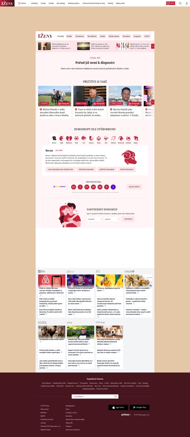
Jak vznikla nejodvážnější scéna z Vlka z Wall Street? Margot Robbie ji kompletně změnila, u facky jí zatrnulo (51, 364)
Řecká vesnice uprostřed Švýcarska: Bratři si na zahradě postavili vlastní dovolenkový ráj (108, 363)
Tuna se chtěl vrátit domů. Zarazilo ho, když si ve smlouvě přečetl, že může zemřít (89, 114)
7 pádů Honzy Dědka (48, 386)
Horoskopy (61, 3)
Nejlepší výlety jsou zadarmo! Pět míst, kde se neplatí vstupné (108, 351)
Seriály (51, 3)
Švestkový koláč (102, 389)
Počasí (107, 383)
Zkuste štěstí (134, 187)
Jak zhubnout (46, 383)
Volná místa (45, 409)
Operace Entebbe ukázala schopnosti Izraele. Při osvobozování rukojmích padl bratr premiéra (109, 302)
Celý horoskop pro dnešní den (60, 169)
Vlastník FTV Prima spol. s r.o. (51, 426)
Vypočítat (128, 219)
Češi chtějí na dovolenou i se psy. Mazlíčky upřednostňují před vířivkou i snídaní (108, 342)
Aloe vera (97, 386)
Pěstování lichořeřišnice (111, 386)
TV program (84, 383)
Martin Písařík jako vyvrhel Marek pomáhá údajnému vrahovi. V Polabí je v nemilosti (124, 114)
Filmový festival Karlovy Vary (94, 3)
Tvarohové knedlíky (142, 386)
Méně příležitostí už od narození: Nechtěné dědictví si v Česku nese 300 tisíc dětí (62, 47)
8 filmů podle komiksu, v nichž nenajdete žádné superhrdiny (49, 351)
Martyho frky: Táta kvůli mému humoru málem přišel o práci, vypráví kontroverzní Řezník (78, 342)
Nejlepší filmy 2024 (59, 383)
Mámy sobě (120, 3)
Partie (101, 383)
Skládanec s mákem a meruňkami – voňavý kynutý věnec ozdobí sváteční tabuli (138, 290)
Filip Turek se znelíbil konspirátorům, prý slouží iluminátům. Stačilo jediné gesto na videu (50, 302)
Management (70, 406)
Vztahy (43, 3)
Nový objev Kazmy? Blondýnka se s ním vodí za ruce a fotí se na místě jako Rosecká (80, 363)
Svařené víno (69, 386)
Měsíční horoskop (107, 169)
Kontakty (69, 416)
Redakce (68, 426)
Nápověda (69, 423)
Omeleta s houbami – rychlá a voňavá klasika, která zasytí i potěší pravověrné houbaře (138, 312)
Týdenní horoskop (86, 169)
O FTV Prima (45, 406)
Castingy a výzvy (71, 413)
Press (67, 409)
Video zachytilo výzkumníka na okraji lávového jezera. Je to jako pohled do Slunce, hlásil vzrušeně (108, 312)
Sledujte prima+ (74, 3)
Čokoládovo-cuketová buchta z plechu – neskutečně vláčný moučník (136, 301)
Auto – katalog (143, 383)
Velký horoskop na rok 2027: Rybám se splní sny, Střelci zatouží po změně (100, 46)
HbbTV (43, 416)
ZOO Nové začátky (130, 383)
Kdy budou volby (116, 383)
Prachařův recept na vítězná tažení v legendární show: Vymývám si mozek (80, 290)
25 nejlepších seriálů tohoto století (51, 339)
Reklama (44, 413)
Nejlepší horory (72, 383)
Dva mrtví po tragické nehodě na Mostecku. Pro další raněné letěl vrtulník (50, 312)
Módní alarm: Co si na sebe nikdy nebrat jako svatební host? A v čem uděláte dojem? (140, 47)
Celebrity (34, 3)
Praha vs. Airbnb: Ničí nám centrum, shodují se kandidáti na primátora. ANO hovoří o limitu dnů (51, 290)
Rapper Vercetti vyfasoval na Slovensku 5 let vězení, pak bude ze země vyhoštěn (80, 352)
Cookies (43, 423)
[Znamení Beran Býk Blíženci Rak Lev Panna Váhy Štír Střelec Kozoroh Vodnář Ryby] (95, 219)
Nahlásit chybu (46, 430)
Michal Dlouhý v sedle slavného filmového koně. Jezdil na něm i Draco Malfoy (54, 112)
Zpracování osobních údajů (75, 419)
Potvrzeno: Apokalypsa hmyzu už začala (108, 289)
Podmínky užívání (47, 419)
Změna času (93, 383)
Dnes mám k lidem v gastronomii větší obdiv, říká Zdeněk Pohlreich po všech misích (79, 301)
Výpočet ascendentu (127, 386)
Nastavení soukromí (73, 430)
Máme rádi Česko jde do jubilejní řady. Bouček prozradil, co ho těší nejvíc (79, 312)
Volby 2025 (60, 386)
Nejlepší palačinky (89, 389)
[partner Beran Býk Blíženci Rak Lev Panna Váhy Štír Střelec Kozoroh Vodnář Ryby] (112, 219)
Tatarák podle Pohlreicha (84, 386)
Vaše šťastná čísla (93, 181)
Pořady (110, 3)
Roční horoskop (126, 169)
